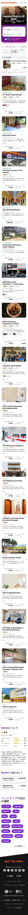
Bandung (6, 841)
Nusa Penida (17, 826)
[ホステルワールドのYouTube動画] (16, 870)
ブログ (8, 881)
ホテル (4, 404)
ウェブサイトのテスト (17, 904)
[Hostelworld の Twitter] (8, 870)
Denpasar (6, 811)
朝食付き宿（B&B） (7, 92)
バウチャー (8, 904)
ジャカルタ (6, 806)
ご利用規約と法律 (15, 900)
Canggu (5, 826)
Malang (18, 836)
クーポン (23, 900)
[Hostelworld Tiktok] (23, 870)
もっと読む (9, 73)
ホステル (5, 280)
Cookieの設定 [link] (17, 907)
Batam (16, 821)
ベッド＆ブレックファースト (10, 885)
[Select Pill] (21, 2)
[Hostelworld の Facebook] (4, 870)
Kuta (4, 816)
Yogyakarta (18, 806)
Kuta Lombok (18, 831)
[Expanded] (3, 47)
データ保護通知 (6, 900)
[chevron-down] (14, 734)
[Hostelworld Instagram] (12, 870)
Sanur (13, 816)
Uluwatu (6, 831)
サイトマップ (10, 907)
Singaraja (6, 821)
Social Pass (22, 885)
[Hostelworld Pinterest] (19, 870)
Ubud (16, 811)
